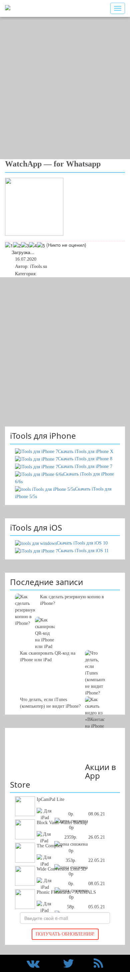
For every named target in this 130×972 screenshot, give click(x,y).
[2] (17, 245)
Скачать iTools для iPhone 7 (85, 466)
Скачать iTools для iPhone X (85, 451)
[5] (41, 245)
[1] (9, 245)
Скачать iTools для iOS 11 (83, 550)
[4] (33, 245)
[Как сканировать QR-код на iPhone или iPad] (65, 627)
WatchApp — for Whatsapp (53, 164)
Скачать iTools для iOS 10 (82, 543)
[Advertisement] (65, 88)
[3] (25, 245)
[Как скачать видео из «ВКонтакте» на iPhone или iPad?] (65, 673)
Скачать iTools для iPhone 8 (85, 458)
